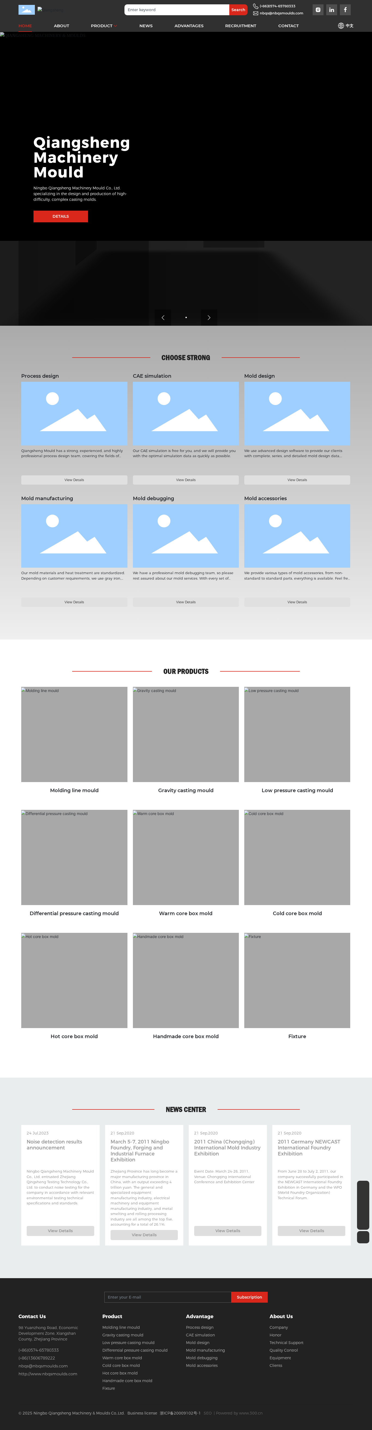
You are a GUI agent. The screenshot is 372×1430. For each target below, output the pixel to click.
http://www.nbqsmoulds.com (48, 1373)
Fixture (297, 1037)
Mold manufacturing (74, 536)
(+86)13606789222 (37, 1358)
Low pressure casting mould (297, 791)
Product (112, 1317)
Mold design (297, 413)
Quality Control (284, 1350)
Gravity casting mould (186, 791)
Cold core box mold (297, 914)
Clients (276, 1365)
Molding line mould (74, 791)
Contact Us (32, 1317)
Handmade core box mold (186, 1037)
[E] (363, 1211)
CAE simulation (186, 413)
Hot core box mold (74, 1037)
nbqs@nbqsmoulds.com (281, 13)
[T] (363, 1199)
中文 (349, 26)
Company (279, 1327)
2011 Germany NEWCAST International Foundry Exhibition (309, 1148)
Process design (74, 413)
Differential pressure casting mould (74, 914)
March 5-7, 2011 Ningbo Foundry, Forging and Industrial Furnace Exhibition (140, 1151)
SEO (208, 1413)
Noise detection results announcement (54, 1145)
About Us (281, 1317)
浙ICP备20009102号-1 (180, 1413)
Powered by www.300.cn (239, 1413)
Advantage (200, 1317)
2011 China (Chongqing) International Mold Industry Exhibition (227, 1148)
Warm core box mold (185, 914)
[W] (363, 1187)
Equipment (280, 1357)
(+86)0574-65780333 (277, 6)
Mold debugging (185, 536)
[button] (186, 317)
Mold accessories (297, 536)
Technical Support (286, 1342)
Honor (275, 1335)
